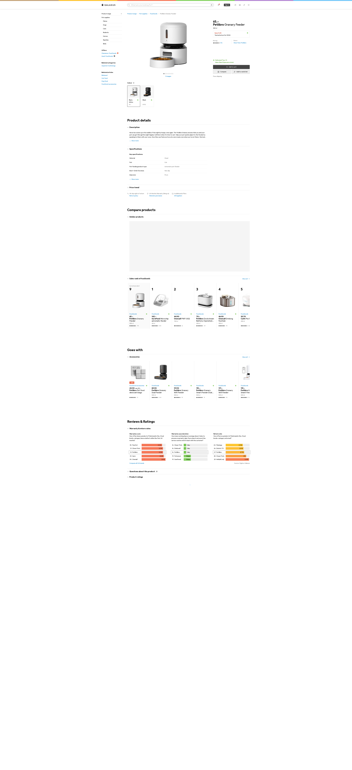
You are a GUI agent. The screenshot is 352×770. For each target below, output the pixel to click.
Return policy (133, 196)
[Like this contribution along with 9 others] (240, 552)
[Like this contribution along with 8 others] (240, 512)
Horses (105, 36)
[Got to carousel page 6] (171, 73)
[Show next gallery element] (210, 45)
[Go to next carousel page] (246, 241)
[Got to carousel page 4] (168, 73)
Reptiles (106, 40)
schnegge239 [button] (139, 511)
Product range (106, 14)
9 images (168, 76)
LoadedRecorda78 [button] (141, 732)
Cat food (105, 78)
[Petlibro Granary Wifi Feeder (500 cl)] (250, 240)
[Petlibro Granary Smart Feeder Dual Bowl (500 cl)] (205, 240)
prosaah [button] (137, 551)
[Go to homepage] (108, 5)
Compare (223, 72)
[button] (247, 33)
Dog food (105, 81)
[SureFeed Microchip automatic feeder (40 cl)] (161, 298)
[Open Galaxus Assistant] (235, 4)
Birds (104, 44)
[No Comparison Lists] (239, 4)
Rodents (106, 32)
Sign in (227, 5)
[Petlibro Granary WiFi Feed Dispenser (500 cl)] (227, 240)
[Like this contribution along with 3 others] (240, 733)
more (197, 524)
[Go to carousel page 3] (188, 263)
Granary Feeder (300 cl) (166, 682)
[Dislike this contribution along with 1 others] (248, 512)
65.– (216, 21)
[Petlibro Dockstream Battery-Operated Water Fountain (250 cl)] (205, 298)
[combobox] (139, 505)
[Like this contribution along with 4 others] (240, 662)
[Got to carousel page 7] (172, 73)
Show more (135, 141)
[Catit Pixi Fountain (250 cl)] (250, 298)
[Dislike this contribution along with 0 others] (248, 619)
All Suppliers (178, 196)
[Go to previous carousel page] (130, 241)
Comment (135, 543)
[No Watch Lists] (244, 4)
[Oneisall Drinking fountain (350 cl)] (227, 298)
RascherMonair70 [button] (140, 698)
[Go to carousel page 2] (187, 263)
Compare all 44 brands (136, 456)
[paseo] (142, 619)
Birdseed (104, 75)
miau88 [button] (137, 661)
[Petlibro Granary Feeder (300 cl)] (183, 240)
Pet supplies (106, 17)
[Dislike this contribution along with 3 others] (248, 552)
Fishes (105, 21)
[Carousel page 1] (163, 73)
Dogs (105, 25)
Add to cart (232, 67)
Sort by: (132, 505)
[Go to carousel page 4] (190, 263)
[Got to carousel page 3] (166, 73)
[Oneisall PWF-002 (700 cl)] (183, 298)
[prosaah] (142, 552)
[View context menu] (236, 512)
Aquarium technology (108, 66)
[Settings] (218, 4)
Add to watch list (242, 72)
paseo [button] (137, 618)
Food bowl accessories (109, 84)
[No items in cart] (248, 4)
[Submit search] (129, 5)
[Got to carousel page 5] (169, 73)
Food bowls (153, 14)
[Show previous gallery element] (127, 45)
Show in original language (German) (143, 538)
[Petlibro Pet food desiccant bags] (138, 373)
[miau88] (142, 662)
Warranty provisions (155, 196)
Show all (244, 217)
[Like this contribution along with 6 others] (240, 619)
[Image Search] (211, 5)
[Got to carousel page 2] (165, 73)
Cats (104, 29)
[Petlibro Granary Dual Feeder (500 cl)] (138, 240)
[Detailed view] (147, 445)
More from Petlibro (240, 42)
